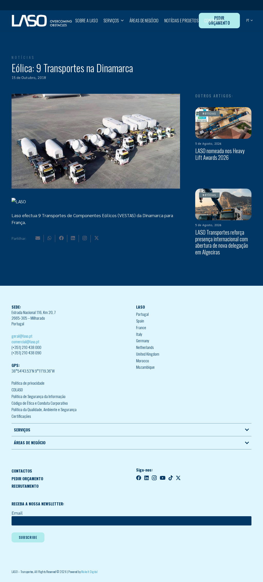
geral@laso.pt (22, 336)
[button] (121, 20)
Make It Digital (89, 571)
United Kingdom (147, 354)
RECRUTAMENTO (25, 486)
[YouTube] (162, 478)
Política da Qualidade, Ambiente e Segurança (44, 409)
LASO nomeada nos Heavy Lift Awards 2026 (220, 153)
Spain (140, 321)
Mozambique (145, 367)
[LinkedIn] (73, 238)
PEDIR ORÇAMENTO (27, 478)
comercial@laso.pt (25, 341)
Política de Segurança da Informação (38, 396)
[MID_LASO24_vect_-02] (42, 21)
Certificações (21, 416)
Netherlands (145, 347)
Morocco (142, 360)
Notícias (23, 57)
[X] (96, 238)
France (141, 327)
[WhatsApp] (50, 238)
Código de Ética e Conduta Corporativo (40, 403)
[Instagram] (84, 238)
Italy (139, 334)
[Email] (37, 238)
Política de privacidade (28, 383)
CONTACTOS (22, 471)
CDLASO (17, 389)
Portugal (142, 314)
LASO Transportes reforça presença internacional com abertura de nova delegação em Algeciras (221, 242)
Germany (142, 340)
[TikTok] (170, 478)
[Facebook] (61, 238)
